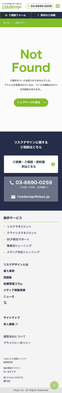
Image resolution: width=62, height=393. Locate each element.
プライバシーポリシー (17, 343)
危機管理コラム (13, 284)
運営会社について (14, 336)
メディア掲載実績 (14, 290)
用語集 (7, 277)
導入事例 (8, 271)
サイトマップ (11, 318)
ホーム (6, 22)
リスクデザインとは (15, 264)
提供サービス (12, 218)
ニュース (8, 296)
